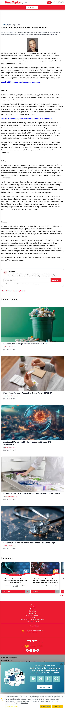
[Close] (62, 696)
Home (21, 662)
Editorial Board (32, 611)
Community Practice (19, 291)
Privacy (32, 617)
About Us (28, 662)
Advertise (33, 607)
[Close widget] (61, 664)
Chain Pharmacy (6, 291)
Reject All (57, 706)
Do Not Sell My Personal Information (32, 619)
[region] (32, 702)
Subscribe (55, 280)
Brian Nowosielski (10, 347)
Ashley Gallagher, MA (11, 396)
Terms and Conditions (32, 615)
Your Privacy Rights (32, 621)
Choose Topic (30, 7)
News (35, 662)
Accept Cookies (45, 706)
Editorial (32, 609)
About (32, 605)
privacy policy (35, 284)
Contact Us (32, 613)
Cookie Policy (24, 703)
